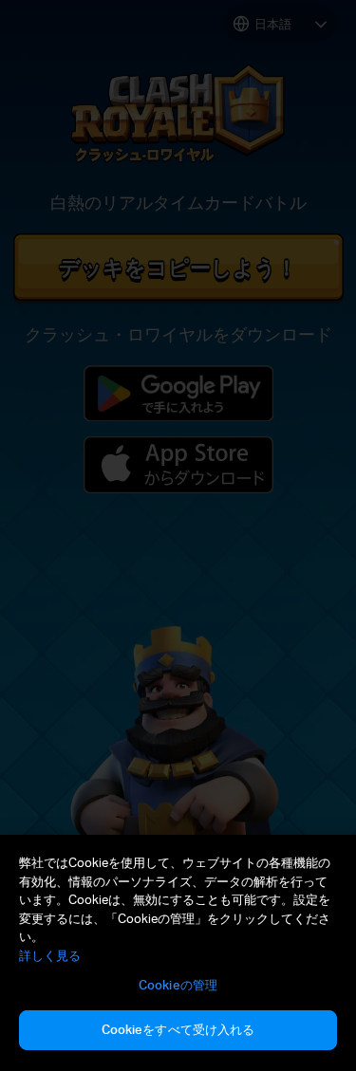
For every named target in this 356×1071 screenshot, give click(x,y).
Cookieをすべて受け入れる (178, 1029)
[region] (178, 953)
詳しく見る (50, 955)
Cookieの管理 (178, 984)
